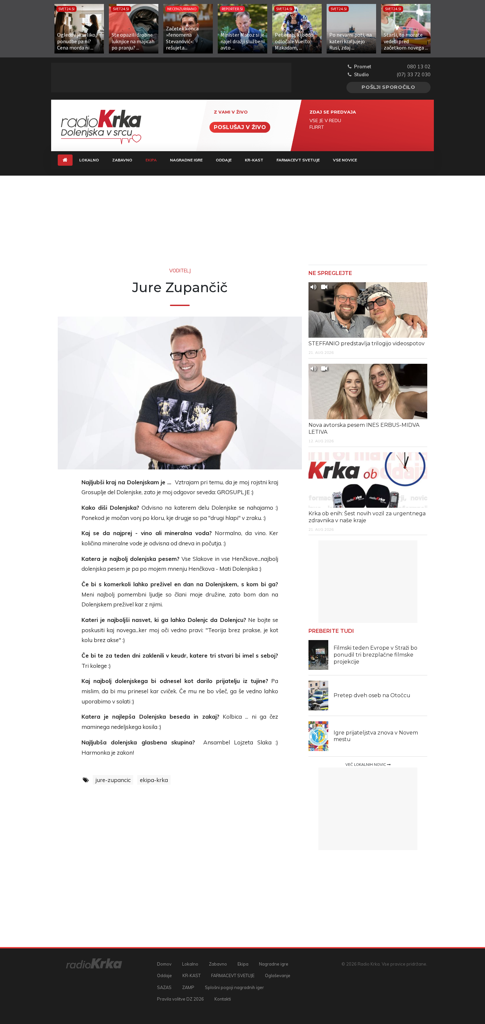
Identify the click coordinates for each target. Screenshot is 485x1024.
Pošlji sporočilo (388, 87)
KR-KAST (254, 159)
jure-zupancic (113, 779)
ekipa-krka (154, 779)
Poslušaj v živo (240, 127)
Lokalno (89, 159)
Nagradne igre (186, 159)
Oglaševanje (277, 975)
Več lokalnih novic (366, 764)
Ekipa (154, 159)
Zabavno (122, 159)
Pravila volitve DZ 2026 (180, 999)
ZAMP (188, 987)
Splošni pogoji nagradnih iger (234, 987)
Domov (164, 964)
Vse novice (345, 159)
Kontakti (222, 999)
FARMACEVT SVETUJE (298, 159)
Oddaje (224, 159)
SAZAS (164, 987)
